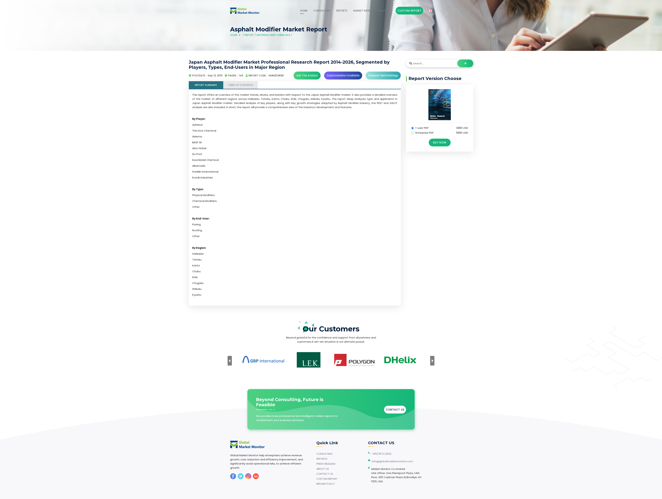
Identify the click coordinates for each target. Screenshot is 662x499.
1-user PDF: (441, 128)
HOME (304, 10)
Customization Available (343, 75)
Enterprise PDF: (441, 132)
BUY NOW (439, 142)
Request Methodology (383, 75)
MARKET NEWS (362, 10)
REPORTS (341, 10)
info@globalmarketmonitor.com (392, 461)
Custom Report (409, 10)
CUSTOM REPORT (327, 479)
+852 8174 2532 (381, 454)
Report (249, 35)
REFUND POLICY (325, 484)
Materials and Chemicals (273, 35)
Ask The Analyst (307, 75)
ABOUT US (383, 10)
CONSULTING (321, 10)
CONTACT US (395, 409)
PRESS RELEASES (325, 464)
